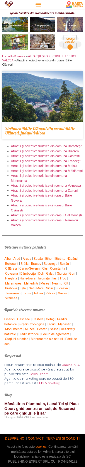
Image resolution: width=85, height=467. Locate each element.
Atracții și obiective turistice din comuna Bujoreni (45, 151)
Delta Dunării (15, 25)
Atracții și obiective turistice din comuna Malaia (44, 166)
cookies (41, 446)
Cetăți (50, 319)
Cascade (23, 319)
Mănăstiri (64, 324)
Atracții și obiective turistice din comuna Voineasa (46, 185)
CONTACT (36, 438)
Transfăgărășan (42, 25)
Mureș (45, 283)
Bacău (38, 259)
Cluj (45, 268)
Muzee (30, 329)
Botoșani (11, 264)
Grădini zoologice (31, 324)
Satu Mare (36, 288)
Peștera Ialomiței (42, 43)
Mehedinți (31, 283)
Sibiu (49, 288)
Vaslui (62, 293)
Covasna (11, 274)
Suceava (62, 288)
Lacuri (51, 324)
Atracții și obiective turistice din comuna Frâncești (46, 161)
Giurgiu (62, 274)
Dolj (41, 274)
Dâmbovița (28, 274)
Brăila (25, 264)
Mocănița (15, 43)
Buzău (64, 264)
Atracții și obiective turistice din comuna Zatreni (44, 190)
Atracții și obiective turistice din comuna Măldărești (47, 171)
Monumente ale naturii (47, 339)
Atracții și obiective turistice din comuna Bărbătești (46, 146)
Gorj (72, 274)
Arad (16, 259)
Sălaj (23, 288)
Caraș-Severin (29, 268)
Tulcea (38, 293)
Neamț (57, 283)
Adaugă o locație (70, 40)
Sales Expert (38, 374)
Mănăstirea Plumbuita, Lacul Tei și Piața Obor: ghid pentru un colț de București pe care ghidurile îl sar (41, 408)
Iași (54, 278)
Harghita (11, 278)
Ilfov (63, 278)
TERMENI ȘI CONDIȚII (63, 438)
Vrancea (11, 298)
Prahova (11, 288)
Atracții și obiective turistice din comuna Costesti (45, 156)
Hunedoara (28, 278)
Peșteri (42, 329)
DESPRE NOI (15, 438)
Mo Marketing (49, 383)
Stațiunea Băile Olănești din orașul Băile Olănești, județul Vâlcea (40, 131)
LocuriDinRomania (13, 56)
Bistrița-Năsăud (66, 259)
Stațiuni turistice (16, 339)
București (50, 264)
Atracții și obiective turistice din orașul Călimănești (46, 215)
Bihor (49, 259)
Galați (50, 274)
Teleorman (12, 293)
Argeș (27, 259)
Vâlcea (50, 293)
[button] (38, 4)
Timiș (27, 293)
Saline (54, 329)
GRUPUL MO (70, 365)
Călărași (11, 268)
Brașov (36, 264)
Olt (66, 283)
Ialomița (44, 278)
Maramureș (13, 283)
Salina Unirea (70, 25)
